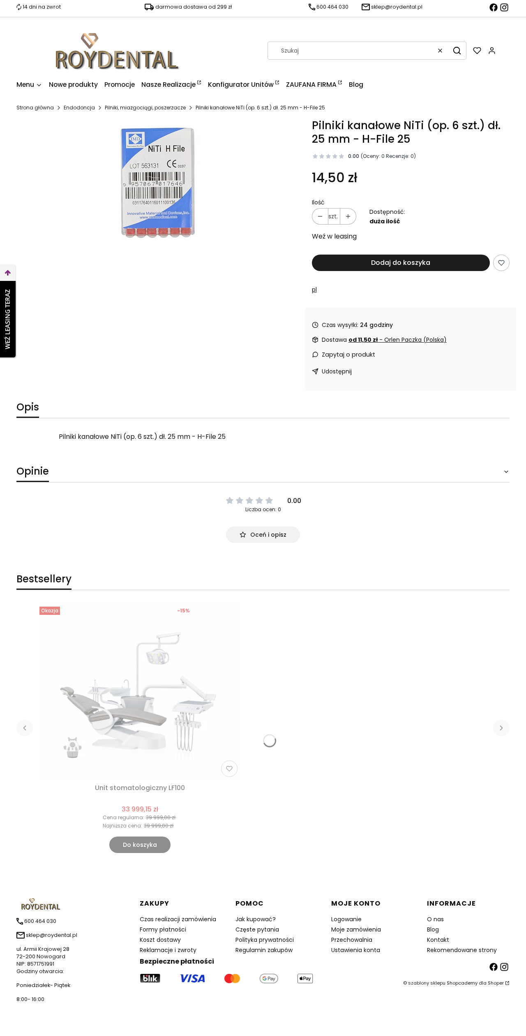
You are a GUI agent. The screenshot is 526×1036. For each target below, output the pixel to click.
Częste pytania (257, 929)
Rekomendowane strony (462, 950)
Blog (433, 929)
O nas (435, 919)
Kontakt (438, 940)
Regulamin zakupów (264, 950)
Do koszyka (140, 845)
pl (314, 289)
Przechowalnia (351, 940)
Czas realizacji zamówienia (178, 919)
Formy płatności (163, 929)
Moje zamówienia (356, 929)
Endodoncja (79, 107)
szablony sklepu (426, 983)
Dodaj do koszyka (400, 262)
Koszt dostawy (160, 940)
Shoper (496, 983)
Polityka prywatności (264, 940)
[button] (457, 51)
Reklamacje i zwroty (168, 950)
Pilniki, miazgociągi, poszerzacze (145, 107)
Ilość (318, 202)
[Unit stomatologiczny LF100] (140, 691)
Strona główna (35, 107)
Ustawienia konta (355, 950)
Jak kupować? (255, 919)
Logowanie (346, 919)
